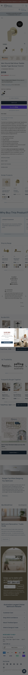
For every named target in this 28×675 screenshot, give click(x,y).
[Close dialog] (27, 329)
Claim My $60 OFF (7, 342)
